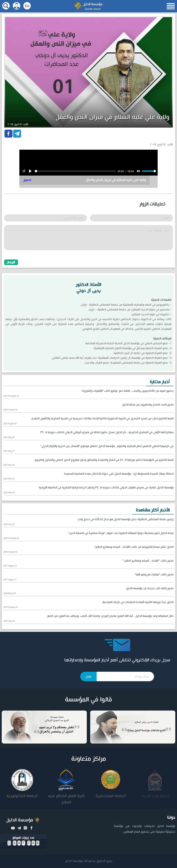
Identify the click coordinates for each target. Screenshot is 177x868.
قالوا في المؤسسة (88, 699)
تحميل (27, 180)
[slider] (75, 171)
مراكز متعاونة (88, 759)
